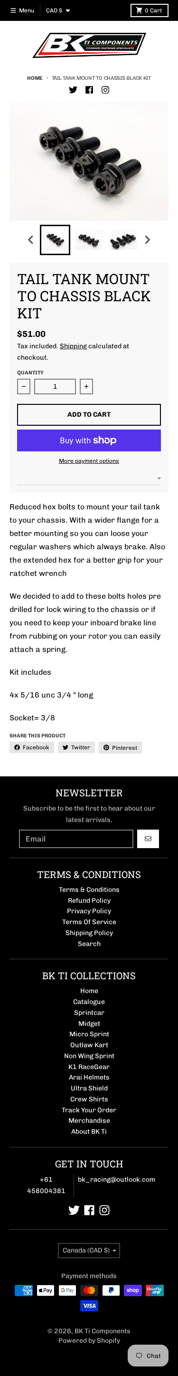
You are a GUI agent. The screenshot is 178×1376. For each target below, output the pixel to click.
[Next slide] (147, 239)
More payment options (89, 461)
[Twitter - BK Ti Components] (73, 90)
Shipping (73, 346)
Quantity (30, 373)
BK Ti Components (103, 1331)
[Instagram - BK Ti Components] (105, 90)
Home (35, 78)
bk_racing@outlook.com (116, 1179)
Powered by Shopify (89, 1341)
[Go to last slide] (31, 239)
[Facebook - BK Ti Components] (89, 90)
